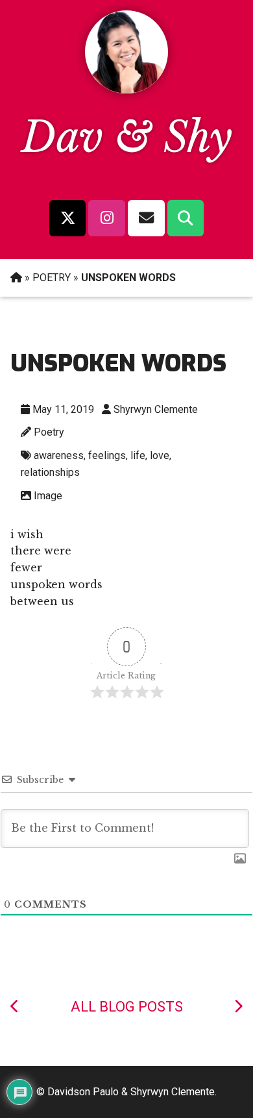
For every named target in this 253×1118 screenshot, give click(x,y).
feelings (107, 455)
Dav (62, 137)
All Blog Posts (127, 1007)
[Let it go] (14, 1007)
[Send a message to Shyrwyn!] (146, 218)
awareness (59, 455)
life (137, 455)
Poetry (49, 432)
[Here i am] (238, 1007)
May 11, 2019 (63, 409)
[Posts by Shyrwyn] (126, 89)
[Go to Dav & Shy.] (16, 277)
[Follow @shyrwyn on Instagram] (106, 218)
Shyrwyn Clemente (156, 409)
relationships (50, 472)
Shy (197, 137)
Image (48, 496)
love (159, 455)
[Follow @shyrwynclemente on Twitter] (67, 218)
